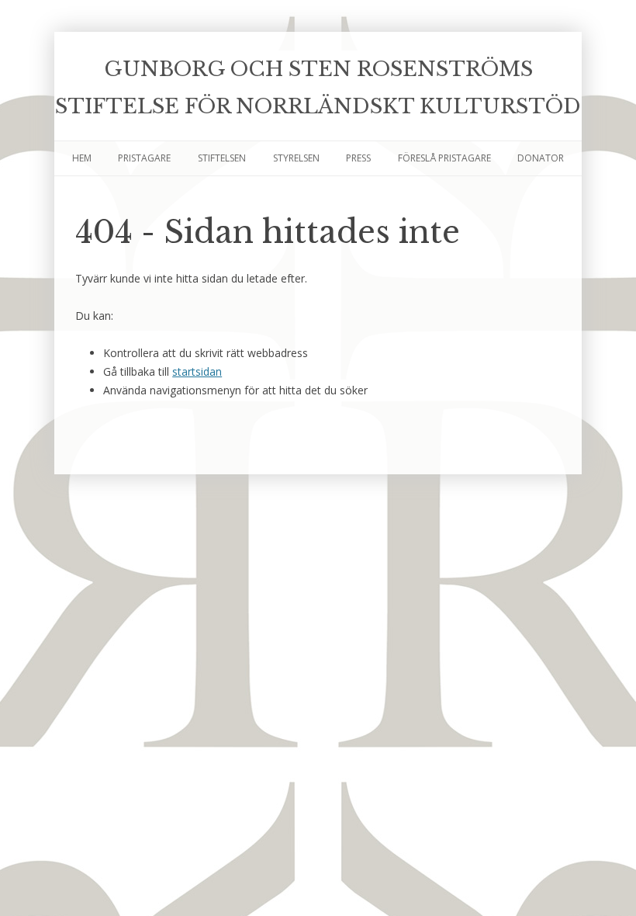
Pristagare (144, 158)
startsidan (197, 371)
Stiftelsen (222, 158)
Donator (540, 158)
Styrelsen (296, 158)
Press (358, 158)
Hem (82, 158)
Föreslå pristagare (444, 158)
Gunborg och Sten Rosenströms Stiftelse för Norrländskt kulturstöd (318, 88)
